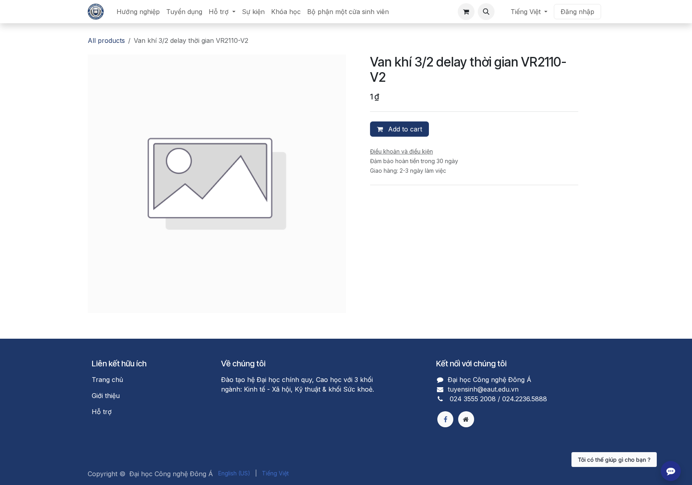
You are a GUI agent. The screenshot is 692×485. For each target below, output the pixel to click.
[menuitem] (138, 12)
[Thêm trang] (466, 419)
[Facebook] (445, 419)
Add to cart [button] (404, 129)
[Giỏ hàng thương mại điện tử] (466, 11)
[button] (486, 11)
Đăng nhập (577, 12)
